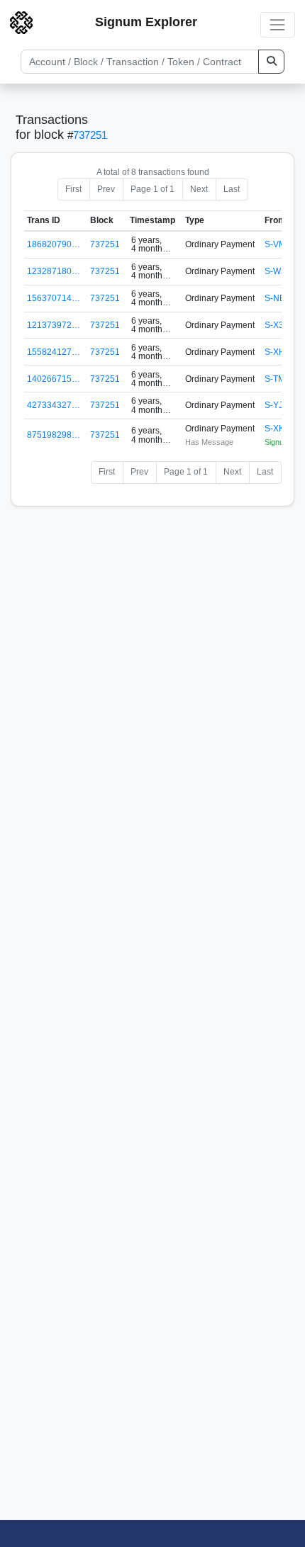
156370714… (53, 298)
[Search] (271, 62)
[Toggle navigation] (277, 24)
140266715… (53, 379)
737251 (90, 135)
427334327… (53, 405)
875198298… (53, 435)
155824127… (53, 352)
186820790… (53, 244)
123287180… (53, 271)
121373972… (53, 325)
